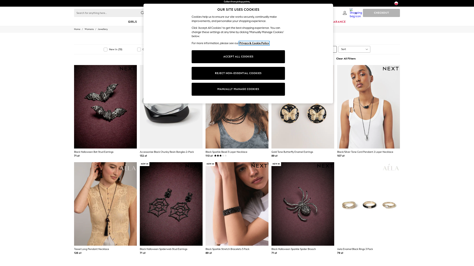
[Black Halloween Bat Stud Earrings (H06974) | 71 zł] (105, 107)
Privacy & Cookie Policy (254, 43)
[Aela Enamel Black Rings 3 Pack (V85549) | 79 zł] (368, 204)
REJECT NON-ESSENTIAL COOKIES (238, 73)
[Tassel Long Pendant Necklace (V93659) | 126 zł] (105, 204)
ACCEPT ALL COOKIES (238, 56)
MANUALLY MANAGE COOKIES (238, 89)
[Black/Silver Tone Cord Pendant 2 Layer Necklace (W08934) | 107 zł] (368, 107)
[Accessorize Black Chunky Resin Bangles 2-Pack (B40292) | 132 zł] (171, 107)
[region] (238, 53)
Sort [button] (343, 49)
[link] (345, 13)
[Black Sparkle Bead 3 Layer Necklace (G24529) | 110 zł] (237, 107)
